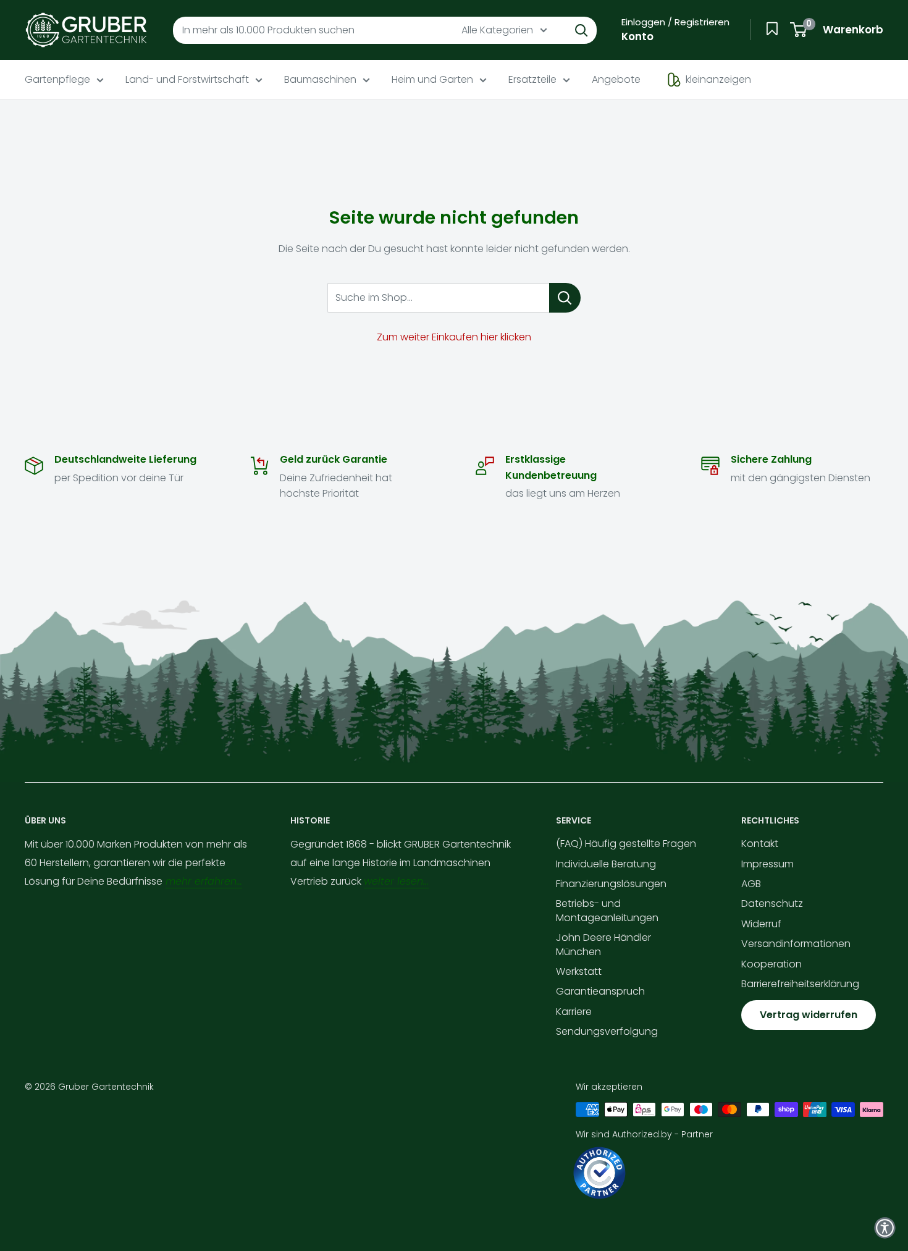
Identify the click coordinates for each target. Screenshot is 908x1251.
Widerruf (761, 924)
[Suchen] (581, 30)
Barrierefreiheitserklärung (800, 984)
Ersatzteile (532, 79)
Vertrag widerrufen (808, 1015)
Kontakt (759, 843)
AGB (751, 884)
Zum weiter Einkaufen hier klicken (454, 337)
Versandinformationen (796, 944)
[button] (885, 1228)
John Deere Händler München (603, 944)
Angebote (616, 79)
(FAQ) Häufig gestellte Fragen (626, 843)
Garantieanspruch (600, 991)
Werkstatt (579, 971)
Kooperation (771, 964)
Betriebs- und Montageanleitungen (607, 910)
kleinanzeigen (718, 79)
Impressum (767, 864)
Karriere (574, 1012)
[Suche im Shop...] (565, 298)
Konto (637, 36)
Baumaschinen (320, 79)
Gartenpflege (57, 79)
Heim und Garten (432, 79)
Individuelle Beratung (606, 864)
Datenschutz (772, 903)
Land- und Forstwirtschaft (187, 79)
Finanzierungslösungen (611, 884)
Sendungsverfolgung (607, 1031)
